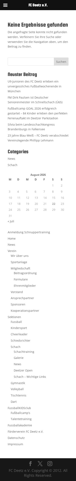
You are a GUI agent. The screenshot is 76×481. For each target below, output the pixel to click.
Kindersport (19, 328)
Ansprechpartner (22, 298)
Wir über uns (20, 256)
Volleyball (17, 389)
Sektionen (14, 317)
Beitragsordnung (25, 273)
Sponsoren (18, 304)
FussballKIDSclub (19, 408)
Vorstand (17, 292)
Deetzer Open (23, 370)
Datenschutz (16, 438)
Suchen (61, 62)
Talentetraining (21, 419)
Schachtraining (24, 352)
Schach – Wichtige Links (30, 377)
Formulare (21, 279)
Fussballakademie (20, 425)
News (11, 159)
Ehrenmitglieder (25, 286)
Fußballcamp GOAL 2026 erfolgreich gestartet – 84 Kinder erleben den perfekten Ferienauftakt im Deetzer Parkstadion (37, 113)
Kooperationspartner (25, 311)
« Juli (11, 221)
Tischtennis (18, 395)
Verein (12, 251)
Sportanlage (19, 262)
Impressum (15, 444)
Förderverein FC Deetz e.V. (25, 431)
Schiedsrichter (20, 340)
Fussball (16, 322)
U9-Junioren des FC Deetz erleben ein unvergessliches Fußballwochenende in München (34, 86)
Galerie (19, 358)
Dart (14, 402)
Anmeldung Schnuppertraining (29, 232)
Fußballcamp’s (20, 413)
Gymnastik (18, 383)
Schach (12, 165)
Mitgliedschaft (20, 268)
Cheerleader (19, 334)
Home (12, 238)
